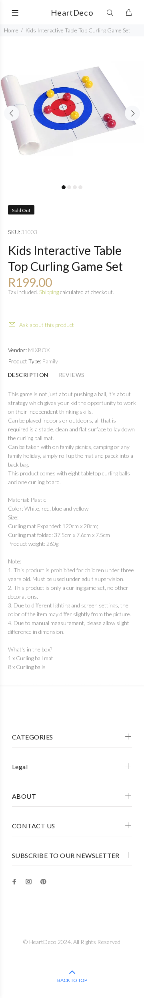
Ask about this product (46, 324)
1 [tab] (64, 187)
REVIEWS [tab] (72, 374)
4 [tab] (80, 187)
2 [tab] (69, 187)
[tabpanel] (72, 108)
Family (50, 361)
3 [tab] (75, 187)
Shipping (49, 292)
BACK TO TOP (72, 980)
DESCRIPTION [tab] (28, 374)
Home (11, 30)
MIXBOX (39, 350)
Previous (11, 113)
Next (132, 113)
